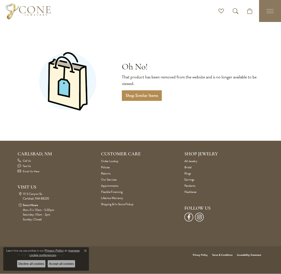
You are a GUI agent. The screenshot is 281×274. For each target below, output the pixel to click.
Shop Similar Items (142, 95)
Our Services (109, 179)
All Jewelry (190, 161)
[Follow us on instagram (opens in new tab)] (199, 217)
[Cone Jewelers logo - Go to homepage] (28, 11)
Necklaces (190, 192)
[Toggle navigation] (270, 11)
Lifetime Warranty (112, 198)
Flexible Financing (111, 192)
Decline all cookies (31, 263)
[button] (221, 11)
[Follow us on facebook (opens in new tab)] (188, 217)
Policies (105, 167)
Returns (106, 173)
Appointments (109, 185)
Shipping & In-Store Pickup (117, 204)
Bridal (188, 167)
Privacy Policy (200, 255)
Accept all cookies (61, 263)
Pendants (189, 185)
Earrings (189, 179)
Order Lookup (109, 161)
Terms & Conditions (222, 255)
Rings (187, 173)
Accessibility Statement (249, 255)
